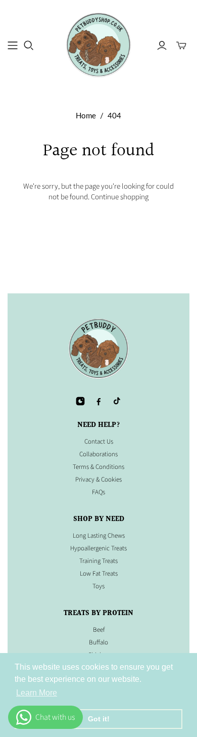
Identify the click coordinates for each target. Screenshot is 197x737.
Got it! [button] (99, 719)
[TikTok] (116, 401)
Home (86, 115)
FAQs (98, 492)
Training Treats (98, 561)
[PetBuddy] (98, 44)
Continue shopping (120, 197)
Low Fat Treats (99, 573)
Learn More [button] (36, 692)
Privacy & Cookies (98, 479)
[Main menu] (13, 45)
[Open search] (29, 45)
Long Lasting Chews (99, 535)
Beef (99, 629)
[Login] (162, 45)
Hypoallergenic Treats (98, 548)
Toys (98, 586)
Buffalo (98, 642)
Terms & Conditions (98, 466)
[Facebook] (98, 401)
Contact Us (98, 441)
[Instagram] (80, 401)
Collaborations (98, 454)
